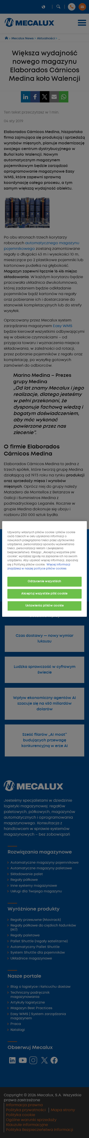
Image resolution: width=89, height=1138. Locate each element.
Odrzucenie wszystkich (44, 581)
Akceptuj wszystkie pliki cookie (44, 593)
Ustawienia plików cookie (44, 606)
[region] (44, 569)
